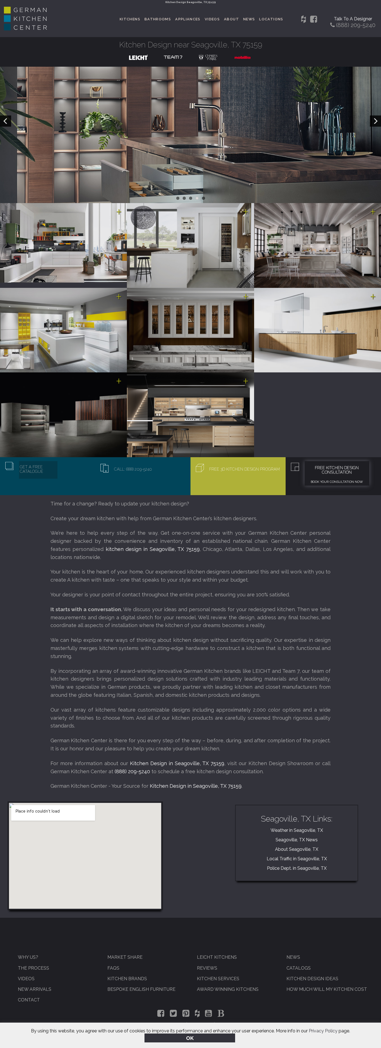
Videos (212, 19)
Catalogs (298, 968)
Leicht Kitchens (217, 957)
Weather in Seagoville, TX (297, 830)
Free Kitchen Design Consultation (337, 470)
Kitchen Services (218, 978)
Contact (29, 1000)
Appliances (188, 19)
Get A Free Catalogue (31, 469)
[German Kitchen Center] (25, 29)
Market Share (125, 957)
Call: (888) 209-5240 (133, 469)
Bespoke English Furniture (141, 989)
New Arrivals (34, 989)
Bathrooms (157, 19)
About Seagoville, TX (296, 849)
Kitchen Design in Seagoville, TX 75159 (177, 763)
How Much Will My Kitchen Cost (326, 989)
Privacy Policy (323, 1030)
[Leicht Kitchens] (138, 56)
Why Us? (28, 957)
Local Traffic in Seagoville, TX (297, 858)
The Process (33, 968)
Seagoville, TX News (297, 839)
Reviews (207, 968)
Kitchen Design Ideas (312, 978)
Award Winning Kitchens (228, 989)
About (231, 19)
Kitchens (130, 19)
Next (375, 121)
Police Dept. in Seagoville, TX (297, 868)
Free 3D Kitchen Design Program (244, 469)
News (249, 19)
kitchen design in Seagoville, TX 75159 (153, 549)
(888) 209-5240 (132, 771)
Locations (271, 19)
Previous (5, 121)
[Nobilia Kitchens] (242, 56)
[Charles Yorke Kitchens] (208, 56)
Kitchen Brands (127, 978)
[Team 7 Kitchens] (173, 56)
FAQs (113, 968)
